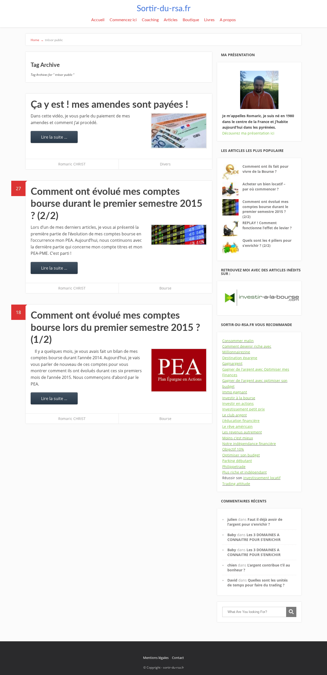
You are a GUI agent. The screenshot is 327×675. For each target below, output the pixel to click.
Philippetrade (234, 466)
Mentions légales (156, 657)
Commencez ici (123, 20)
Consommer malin (238, 340)
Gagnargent (232, 363)
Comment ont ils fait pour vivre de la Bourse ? (265, 169)
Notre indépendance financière (249, 443)
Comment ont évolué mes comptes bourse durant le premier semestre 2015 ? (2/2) (116, 204)
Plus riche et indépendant (244, 472)
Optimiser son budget (241, 455)
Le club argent (234, 415)
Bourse (165, 288)
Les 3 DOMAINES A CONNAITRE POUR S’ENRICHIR (254, 537)
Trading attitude (236, 483)
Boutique (191, 20)
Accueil (97, 20)
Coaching (150, 20)
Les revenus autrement (242, 432)
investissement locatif (262, 477)
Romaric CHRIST (72, 164)
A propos (228, 20)
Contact (178, 657)
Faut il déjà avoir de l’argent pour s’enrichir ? (254, 522)
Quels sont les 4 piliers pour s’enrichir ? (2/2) (266, 243)
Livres (209, 20)
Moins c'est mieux (237, 438)
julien (232, 519)
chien (232, 565)
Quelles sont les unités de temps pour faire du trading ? (257, 582)
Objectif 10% (233, 449)
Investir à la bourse (238, 397)
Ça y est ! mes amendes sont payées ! (109, 105)
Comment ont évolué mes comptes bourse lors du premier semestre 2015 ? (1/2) (115, 328)
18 (18, 312)
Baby (231, 534)
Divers (165, 164)
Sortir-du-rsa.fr (164, 9)
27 (18, 188)
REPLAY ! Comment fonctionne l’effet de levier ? (267, 225)
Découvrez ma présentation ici (248, 133)
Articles (171, 20)
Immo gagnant (234, 392)
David (232, 580)
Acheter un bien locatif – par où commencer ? (263, 186)
